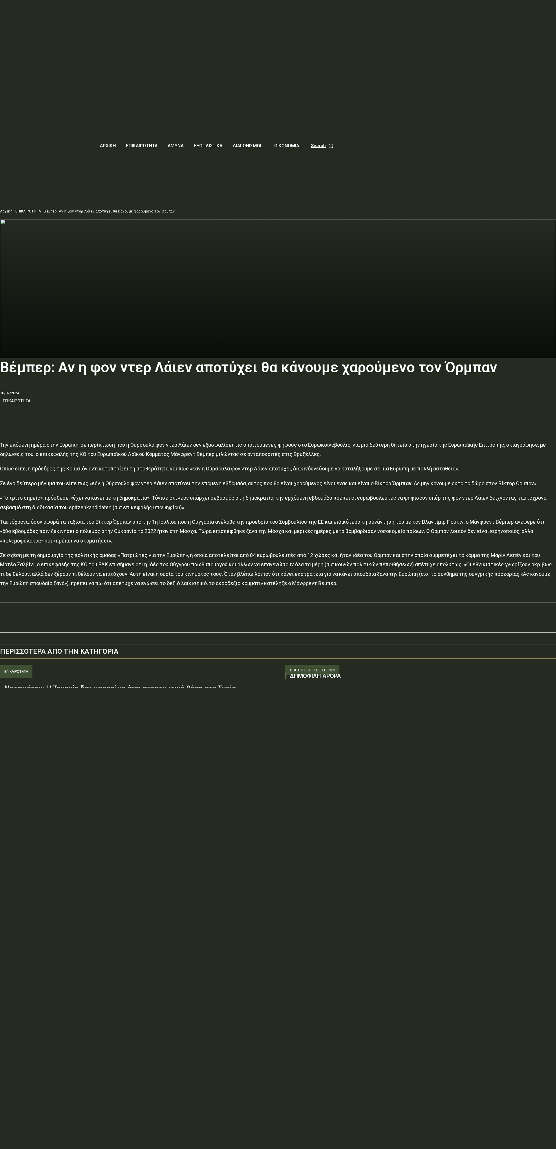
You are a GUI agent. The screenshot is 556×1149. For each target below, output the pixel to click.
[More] (93, 417)
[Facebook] (9, 416)
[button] (322, 145)
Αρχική (6, 211)
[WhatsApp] (72, 416)
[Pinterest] (51, 416)
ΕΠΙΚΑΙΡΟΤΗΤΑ (28, 211)
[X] (30, 416)
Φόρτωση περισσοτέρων (312, 670)
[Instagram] (300, 742)
